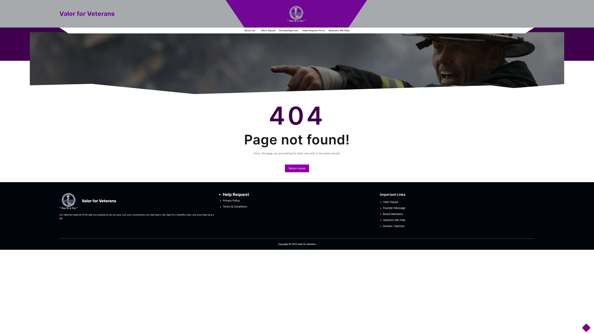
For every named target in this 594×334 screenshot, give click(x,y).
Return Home (297, 168)
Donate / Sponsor (394, 226)
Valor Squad (390, 201)
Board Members (393, 214)
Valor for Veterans (87, 13)
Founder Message (394, 208)
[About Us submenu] (256, 30)
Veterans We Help (394, 220)
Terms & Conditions (235, 206)
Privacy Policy (231, 200)
